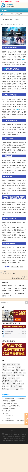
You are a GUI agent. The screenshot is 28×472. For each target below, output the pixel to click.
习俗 (18, 364)
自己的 (13, 386)
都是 (17, 389)
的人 (9, 383)
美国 (3, 386)
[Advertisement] (14, 458)
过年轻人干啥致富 (6, 288)
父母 (20, 381)
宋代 (15, 372)
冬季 (9, 370)
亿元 (9, 367)
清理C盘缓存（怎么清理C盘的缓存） (11, 406)
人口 (4, 366)
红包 (22, 383)
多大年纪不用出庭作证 (20, 288)
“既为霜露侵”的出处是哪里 (8, 401)
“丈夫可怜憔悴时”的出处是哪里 (21, 285)
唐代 (17, 370)
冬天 (4, 370)
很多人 (4, 375)
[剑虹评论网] (14, 5)
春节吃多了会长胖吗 (20, 290)
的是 (14, 383)
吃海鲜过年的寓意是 (7, 285)
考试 (8, 386)
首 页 (2, 1)
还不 (12, 389)
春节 (4, 69)
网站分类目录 (24, 433)
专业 (8, 364)
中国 (13, 364)
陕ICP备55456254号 (21, 434)
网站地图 (10, 434)
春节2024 (6, 14)
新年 (18, 375)
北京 (13, 370)
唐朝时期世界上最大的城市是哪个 (8, 296)
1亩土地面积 (5, 413)
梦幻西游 (5, 380)
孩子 (11, 372)
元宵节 (18, 367)
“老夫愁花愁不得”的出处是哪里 (9, 403)
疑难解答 (15, 434)
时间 (22, 375)
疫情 (3, 383)
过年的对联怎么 (6, 411)
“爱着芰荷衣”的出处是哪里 (8, 408)
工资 (24, 373)
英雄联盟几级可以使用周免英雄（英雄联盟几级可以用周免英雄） (14, 398)
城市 (3, 373)
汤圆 (12, 381)
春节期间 (12, 378)
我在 (17, 109)
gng (5, 24)
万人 (3, 364)
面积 (21, 389)
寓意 (20, 373)
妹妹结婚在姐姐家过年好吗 (18, 278)
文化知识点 (16, 1)
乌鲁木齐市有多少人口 (7, 416)
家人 (22, 60)
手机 (9, 375)
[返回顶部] (26, 422)
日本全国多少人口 (6, 418)
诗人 (3, 389)
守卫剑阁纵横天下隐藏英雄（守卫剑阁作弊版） (13, 421)
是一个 (18, 378)
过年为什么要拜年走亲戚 (9, 273)
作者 (13, 367)
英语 (20, 386)
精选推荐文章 (5, 434)
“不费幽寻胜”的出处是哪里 (21, 293)
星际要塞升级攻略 (6, 290)
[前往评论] (26, 419)
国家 (22, 370)
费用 (8, 389)
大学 (7, 372)
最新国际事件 (8, 1)
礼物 (18, 383)
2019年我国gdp (6, 293)
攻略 (13, 375)
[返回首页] (26, 415)
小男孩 (14, 442)
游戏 (16, 381)
